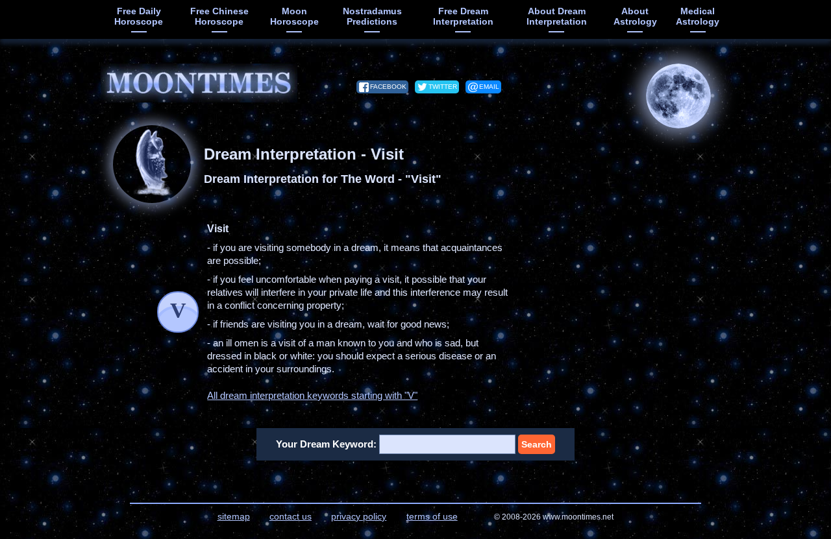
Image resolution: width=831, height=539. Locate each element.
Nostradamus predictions (372, 16)
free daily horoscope (138, 16)
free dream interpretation (463, 16)
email (489, 86)
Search (536, 444)
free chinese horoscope (219, 16)
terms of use (432, 516)
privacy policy (358, 516)
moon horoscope (294, 16)
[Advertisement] (626, 303)
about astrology (635, 16)
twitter (442, 86)
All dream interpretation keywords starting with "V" (312, 395)
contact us (290, 516)
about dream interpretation (557, 16)
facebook (388, 86)
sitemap (233, 516)
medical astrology (697, 16)
